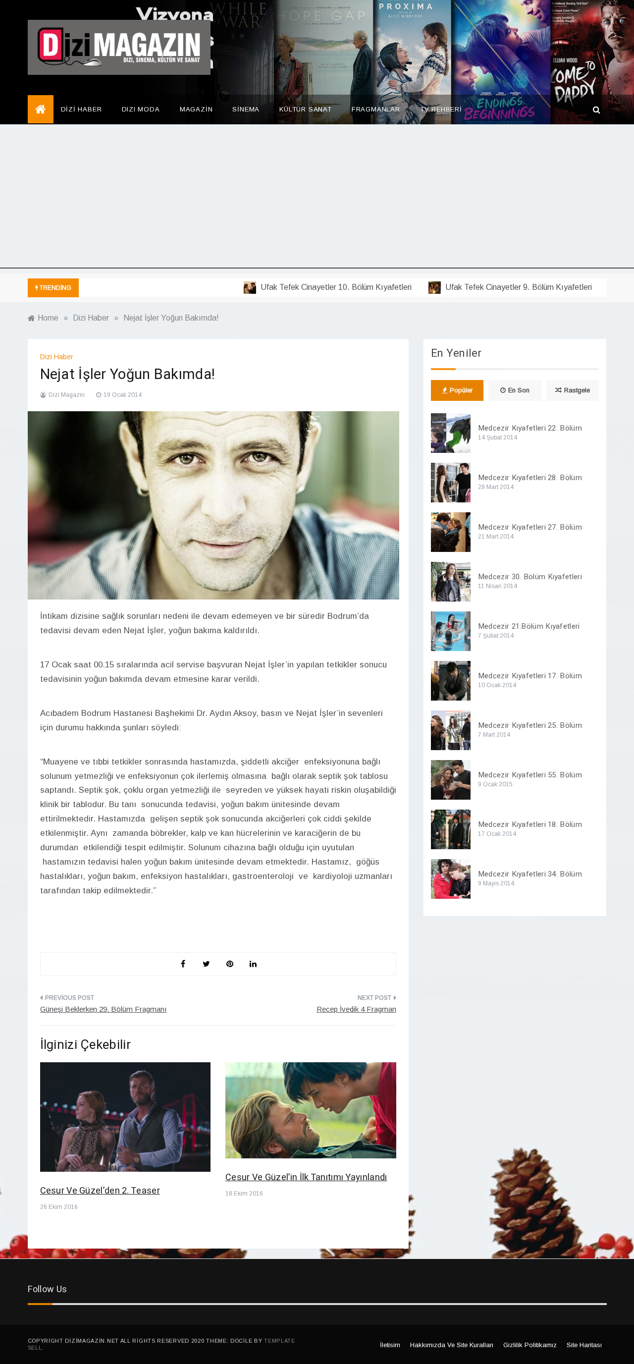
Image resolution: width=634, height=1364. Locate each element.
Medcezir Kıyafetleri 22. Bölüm (530, 428)
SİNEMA (246, 109)
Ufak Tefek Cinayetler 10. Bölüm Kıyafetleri (316, 287)
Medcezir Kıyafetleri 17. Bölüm (530, 675)
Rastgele (577, 390)
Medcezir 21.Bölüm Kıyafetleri (529, 626)
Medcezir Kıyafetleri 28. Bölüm (530, 477)
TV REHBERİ (441, 109)
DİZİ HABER (81, 109)
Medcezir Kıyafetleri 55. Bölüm (530, 774)
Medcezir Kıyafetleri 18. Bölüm (530, 824)
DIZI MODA (141, 109)
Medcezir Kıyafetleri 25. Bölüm (530, 725)
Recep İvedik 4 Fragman (356, 1009)
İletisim (390, 1345)
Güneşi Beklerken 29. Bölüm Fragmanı (103, 1009)
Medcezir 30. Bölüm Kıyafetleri (530, 576)
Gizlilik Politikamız (530, 1345)
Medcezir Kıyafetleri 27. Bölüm (530, 527)
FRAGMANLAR (376, 109)
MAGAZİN (196, 109)
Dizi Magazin (67, 394)
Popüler (461, 390)
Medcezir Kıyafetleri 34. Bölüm (530, 874)
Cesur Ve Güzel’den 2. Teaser (100, 1191)
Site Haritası (584, 1345)
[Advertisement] (317, 199)
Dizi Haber (56, 357)
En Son (518, 390)
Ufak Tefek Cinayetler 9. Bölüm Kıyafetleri (499, 287)
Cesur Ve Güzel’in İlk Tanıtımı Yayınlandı (306, 1177)
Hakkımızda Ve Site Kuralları (451, 1345)
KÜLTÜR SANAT (305, 109)
